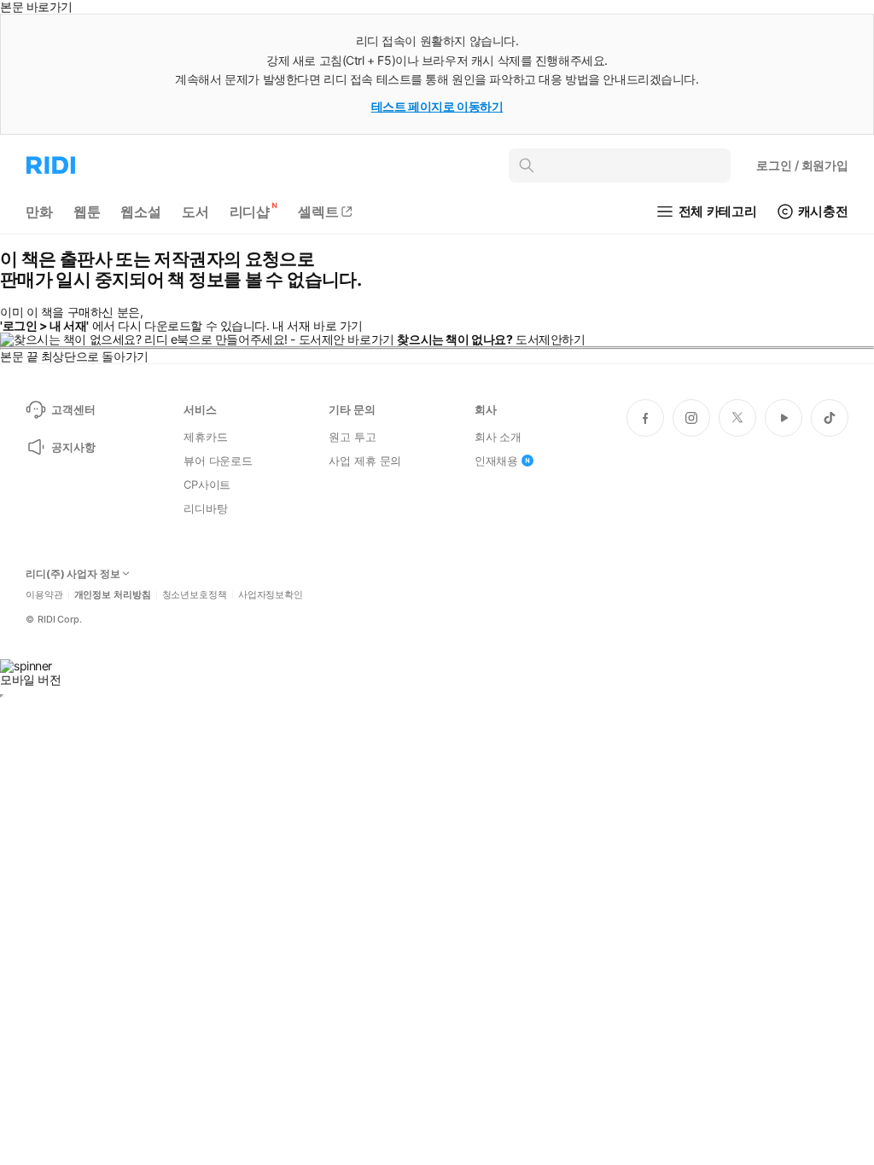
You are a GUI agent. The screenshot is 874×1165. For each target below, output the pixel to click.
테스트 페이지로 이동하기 (437, 106)
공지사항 (73, 447)
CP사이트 (207, 484)
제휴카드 (205, 436)
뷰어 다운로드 (218, 460)
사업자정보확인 (270, 594)
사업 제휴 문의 (365, 460)
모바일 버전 (30, 679)
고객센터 (73, 409)
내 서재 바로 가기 (317, 325)
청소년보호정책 (194, 594)
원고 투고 (352, 436)
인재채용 (496, 460)
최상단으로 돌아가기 (95, 356)
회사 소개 (498, 436)
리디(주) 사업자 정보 (73, 574)
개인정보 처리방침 (112, 594)
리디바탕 (205, 508)
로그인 (802, 165)
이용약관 (44, 594)
